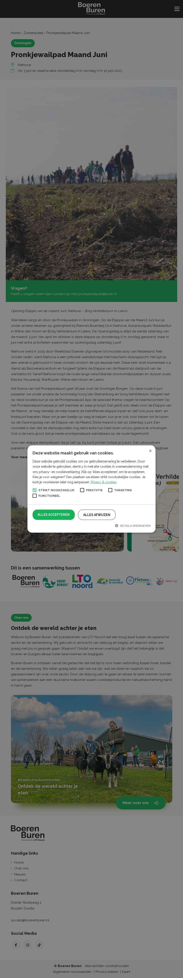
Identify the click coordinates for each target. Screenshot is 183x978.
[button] (92, 525)
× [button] (150, 450)
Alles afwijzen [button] (96, 514)
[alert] (91, 489)
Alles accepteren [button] (53, 514)
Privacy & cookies (103, 482)
